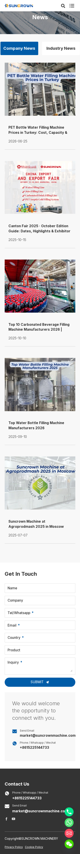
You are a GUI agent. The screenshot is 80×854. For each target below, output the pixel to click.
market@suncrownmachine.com (48, 736)
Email (12, 625)
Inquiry (13, 662)
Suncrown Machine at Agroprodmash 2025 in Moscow (36, 524)
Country (14, 637)
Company (15, 600)
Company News (19, 48)
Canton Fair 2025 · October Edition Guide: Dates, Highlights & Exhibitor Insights (39, 229)
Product (14, 650)
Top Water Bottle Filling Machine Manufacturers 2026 (36, 425)
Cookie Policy (34, 847)
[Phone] (69, 811)
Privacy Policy (14, 847)
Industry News (60, 48)
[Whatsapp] (69, 822)
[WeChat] (69, 844)
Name (12, 588)
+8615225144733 (34, 748)
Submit (37, 682)
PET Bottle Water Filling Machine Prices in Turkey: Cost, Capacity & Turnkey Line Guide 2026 (37, 130)
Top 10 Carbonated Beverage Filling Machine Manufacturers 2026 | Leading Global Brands (39, 327)
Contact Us (17, 784)
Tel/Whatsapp (19, 613)
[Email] (69, 833)
